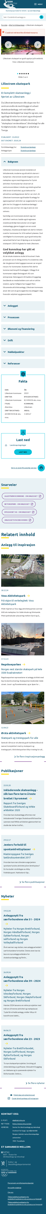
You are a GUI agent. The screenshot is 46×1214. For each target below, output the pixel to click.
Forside (4, 25)
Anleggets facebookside (16, 520)
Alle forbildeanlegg (16, 25)
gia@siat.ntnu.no (19, 1120)
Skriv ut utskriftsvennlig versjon (24, 468)
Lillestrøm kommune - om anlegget (21, 496)
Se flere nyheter (36, 1083)
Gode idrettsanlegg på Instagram (25, 1098)
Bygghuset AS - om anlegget (17, 512)
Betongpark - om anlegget (17, 504)
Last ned (23, 452)
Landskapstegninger (18, 445)
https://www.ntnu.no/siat (22, 1124)
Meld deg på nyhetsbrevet (24, 1095)
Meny (40, 4)
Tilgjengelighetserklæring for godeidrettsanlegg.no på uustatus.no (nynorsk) (25, 1203)
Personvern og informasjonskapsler (21, 1183)
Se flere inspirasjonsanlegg (31, 756)
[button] (8, 44)
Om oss (10, 1192)
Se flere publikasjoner (33, 881)
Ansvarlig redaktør (14, 1188)
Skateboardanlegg (28, 147)
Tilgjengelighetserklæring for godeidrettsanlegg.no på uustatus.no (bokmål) (25, 1198)
